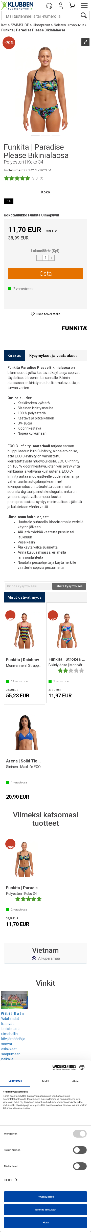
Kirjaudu (61, 6)
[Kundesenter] (49, 5)
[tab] (14, 355)
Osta (45, 273)
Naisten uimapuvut (69, 25)
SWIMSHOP (20, 25)
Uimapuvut (41, 25)
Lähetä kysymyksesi (69, 586)
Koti (4, 25)
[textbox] (28, 586)
